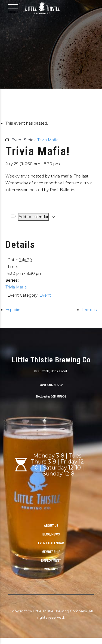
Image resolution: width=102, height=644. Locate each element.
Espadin (12, 309)
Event (45, 295)
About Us (51, 525)
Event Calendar (51, 543)
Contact (51, 569)
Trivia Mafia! (16, 287)
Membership (51, 552)
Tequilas (89, 309)
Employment (51, 560)
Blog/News (51, 534)
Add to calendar (33, 216)
